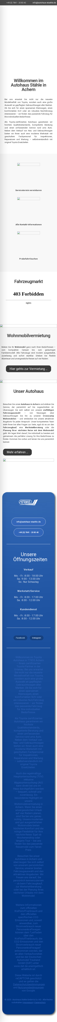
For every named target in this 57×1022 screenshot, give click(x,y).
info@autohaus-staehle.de (28, 522)
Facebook (20, 638)
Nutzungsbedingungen (31, 987)
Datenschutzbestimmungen (29, 984)
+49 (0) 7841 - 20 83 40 (28, 532)
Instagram (36, 638)
